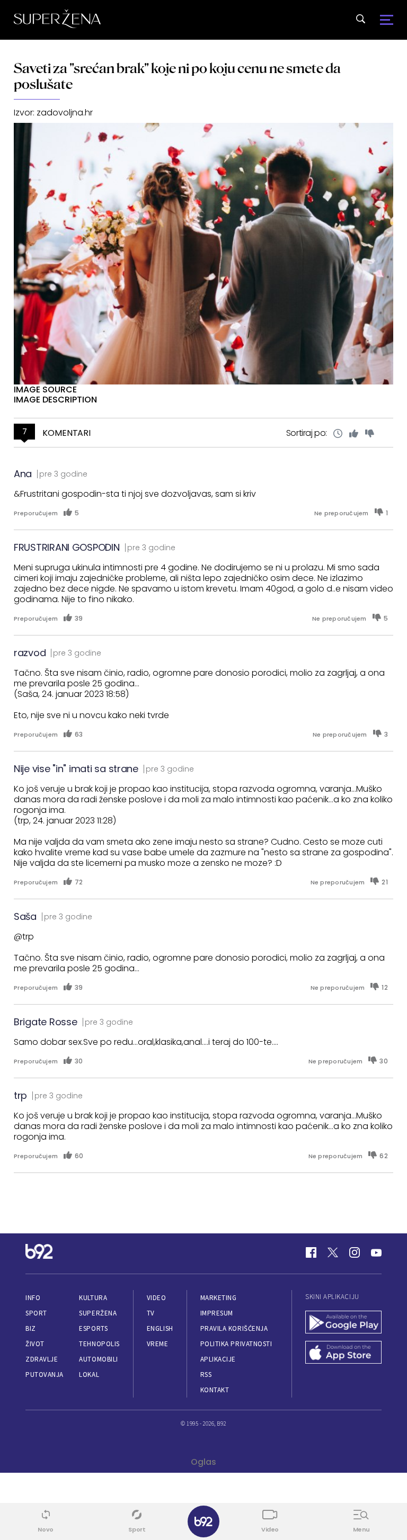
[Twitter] (333, 1252)
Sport (36, 1313)
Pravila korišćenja (234, 1328)
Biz (30, 1328)
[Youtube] (376, 1252)
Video (156, 1297)
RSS (206, 1374)
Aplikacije (218, 1359)
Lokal (89, 1374)
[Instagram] (354, 1252)
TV (151, 1313)
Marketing (218, 1297)
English (160, 1328)
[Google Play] (343, 1323)
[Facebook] (311, 1252)
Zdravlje (41, 1359)
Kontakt (214, 1389)
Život (35, 1343)
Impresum (216, 1313)
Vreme (158, 1343)
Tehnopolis (99, 1343)
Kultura (93, 1297)
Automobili (98, 1359)
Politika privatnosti (236, 1343)
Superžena (98, 1313)
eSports (93, 1328)
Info (32, 1297)
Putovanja (44, 1374)
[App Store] (343, 1353)
